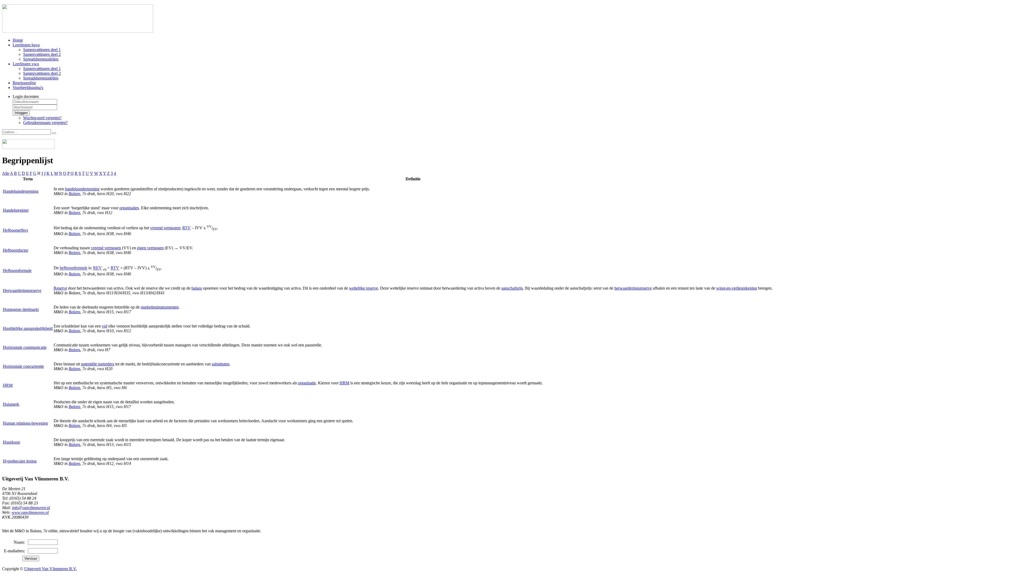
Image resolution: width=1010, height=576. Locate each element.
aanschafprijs (512, 288)
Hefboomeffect (15, 230)
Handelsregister (16, 210)
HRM (8, 385)
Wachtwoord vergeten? (42, 118)
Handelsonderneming (20, 191)
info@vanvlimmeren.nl (31, 507)
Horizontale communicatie (25, 347)
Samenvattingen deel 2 (42, 54)
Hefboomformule (17, 270)
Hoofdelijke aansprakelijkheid (28, 328)
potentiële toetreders (97, 364)
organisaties (129, 208)
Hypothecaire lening (20, 461)
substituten (220, 364)
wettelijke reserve (363, 288)
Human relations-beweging (25, 423)
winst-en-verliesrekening (736, 288)
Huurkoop (11, 442)
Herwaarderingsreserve (22, 290)
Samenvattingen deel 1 (42, 49)
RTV (186, 228)
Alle (5, 173)
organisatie (307, 383)
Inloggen (21, 113)
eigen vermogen (150, 248)
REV (97, 268)
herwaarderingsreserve (633, 288)
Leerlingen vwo (26, 64)
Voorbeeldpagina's (28, 87)
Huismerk (11, 404)
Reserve (60, 288)
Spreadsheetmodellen (40, 59)
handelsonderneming (82, 189)
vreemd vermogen (165, 228)
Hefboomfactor (15, 250)
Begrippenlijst (24, 83)
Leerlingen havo (26, 45)
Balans (74, 193)
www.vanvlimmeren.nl (30, 512)
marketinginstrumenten (160, 307)
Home (18, 40)
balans (196, 288)
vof (104, 326)
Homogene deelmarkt (21, 309)
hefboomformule (73, 268)
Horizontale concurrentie (23, 366)
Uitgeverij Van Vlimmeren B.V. (50, 569)
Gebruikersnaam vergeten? (45, 122)
